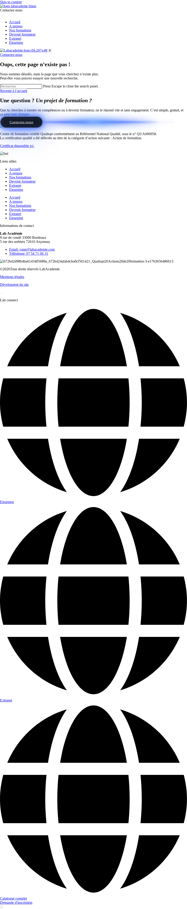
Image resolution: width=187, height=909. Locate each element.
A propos (15, 26)
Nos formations (20, 30)
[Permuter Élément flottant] (1, 907)
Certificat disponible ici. (17, 146)
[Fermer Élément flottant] (1, 293)
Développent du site (14, 284)
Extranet (15, 38)
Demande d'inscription (16, 902)
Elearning (16, 43)
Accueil (14, 22)
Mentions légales (12, 277)
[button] (11, 10)
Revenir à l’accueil (13, 91)
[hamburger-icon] (1, 15)
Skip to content (11, 2)
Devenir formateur (22, 34)
